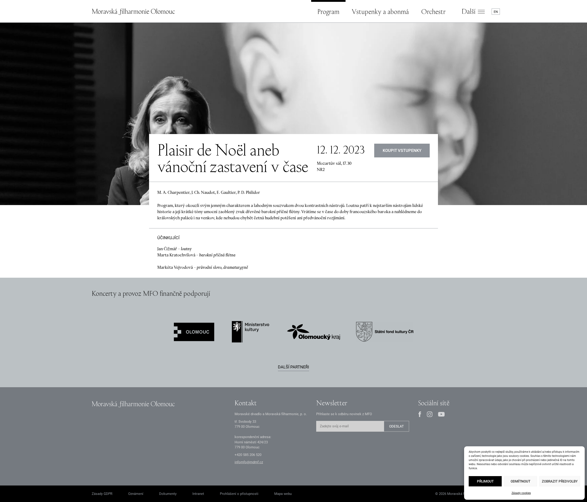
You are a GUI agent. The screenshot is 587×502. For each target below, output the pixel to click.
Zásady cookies (521, 493)
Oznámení (135, 494)
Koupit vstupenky (402, 150)
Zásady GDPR (102, 494)
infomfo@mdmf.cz (249, 462)
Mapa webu (283, 494)
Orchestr (433, 11)
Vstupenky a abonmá (380, 11)
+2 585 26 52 (248, 455)
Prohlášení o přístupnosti (239, 494)
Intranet (198, 494)
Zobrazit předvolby (560, 481)
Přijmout (485, 481)
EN (496, 12)
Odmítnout (520, 481)
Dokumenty (168, 494)
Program (328, 11)
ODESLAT (396, 426)
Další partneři (293, 367)
